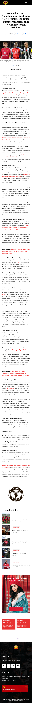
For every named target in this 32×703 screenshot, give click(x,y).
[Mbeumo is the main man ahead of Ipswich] (6, 564)
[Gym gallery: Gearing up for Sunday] (6, 541)
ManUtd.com (16, 516)
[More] (25, 33)
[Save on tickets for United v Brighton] (6, 530)
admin (17, 66)
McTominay (10, 388)
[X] (13, 666)
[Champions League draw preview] (6, 553)
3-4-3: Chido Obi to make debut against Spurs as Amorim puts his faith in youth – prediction (8, 625)
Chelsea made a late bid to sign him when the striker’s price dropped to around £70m (15, 227)
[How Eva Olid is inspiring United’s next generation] (6, 518)
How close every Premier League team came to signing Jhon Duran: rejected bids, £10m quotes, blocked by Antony (15, 373)
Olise (18, 262)
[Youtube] (18, 666)
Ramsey (4, 294)
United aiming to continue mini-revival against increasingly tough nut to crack (22, 624)
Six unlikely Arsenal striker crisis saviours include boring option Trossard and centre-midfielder (16, 251)
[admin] (14, 66)
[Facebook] (4, 666)
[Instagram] (8, 666)
